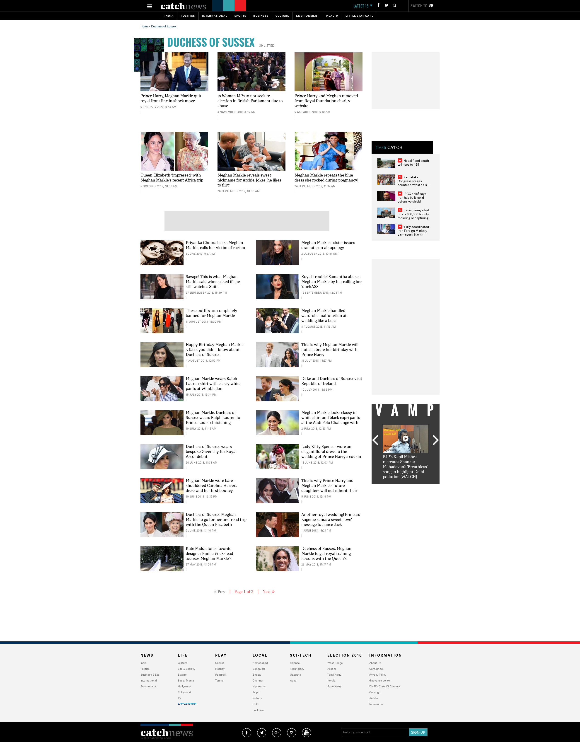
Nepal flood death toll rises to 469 (413, 162)
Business (260, 16)
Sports (240, 16)
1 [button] (392, 487)
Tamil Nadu (334, 675)
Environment (307, 16)
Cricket (219, 663)
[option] (405, 452)
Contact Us (376, 669)
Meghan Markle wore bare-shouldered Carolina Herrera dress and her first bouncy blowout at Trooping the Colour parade (214, 490)
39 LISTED (267, 45)
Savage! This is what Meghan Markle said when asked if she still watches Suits (213, 281)
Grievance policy (379, 680)
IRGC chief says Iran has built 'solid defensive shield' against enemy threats (414, 199)
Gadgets (295, 675)
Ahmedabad (260, 663)
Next (267, 591)
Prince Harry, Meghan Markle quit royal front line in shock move (170, 98)
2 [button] (398, 487)
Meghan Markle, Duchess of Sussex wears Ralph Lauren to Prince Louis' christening (213, 417)
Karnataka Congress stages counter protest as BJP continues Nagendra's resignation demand (414, 185)
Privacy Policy (377, 675)
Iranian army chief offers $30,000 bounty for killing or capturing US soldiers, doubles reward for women (413, 218)
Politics (188, 16)
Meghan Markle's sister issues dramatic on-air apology (328, 245)
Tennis (219, 680)
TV (179, 698)
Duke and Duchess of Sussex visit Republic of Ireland (331, 381)
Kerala (331, 680)
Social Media (186, 680)
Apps (293, 680)
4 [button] (412, 487)
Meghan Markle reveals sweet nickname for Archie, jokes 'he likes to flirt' (249, 180)
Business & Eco (150, 675)
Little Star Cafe (359, 16)
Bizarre (182, 675)
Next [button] (436, 440)
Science (295, 663)
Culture (282, 16)
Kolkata (257, 698)
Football (220, 675)
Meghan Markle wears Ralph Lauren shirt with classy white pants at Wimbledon (213, 383)
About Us (375, 663)
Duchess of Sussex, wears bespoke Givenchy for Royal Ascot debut (211, 451)
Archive (374, 698)
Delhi (256, 704)
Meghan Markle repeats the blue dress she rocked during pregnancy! (326, 178)
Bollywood (184, 692)
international (215, 16)
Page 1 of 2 (243, 591)
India (169, 16)
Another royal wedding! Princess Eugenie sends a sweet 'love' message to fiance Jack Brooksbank (330, 522)
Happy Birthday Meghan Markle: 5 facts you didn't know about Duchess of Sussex (215, 349)
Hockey (220, 669)
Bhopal (257, 675)
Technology (297, 669)
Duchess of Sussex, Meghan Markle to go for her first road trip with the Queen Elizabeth (216, 519)
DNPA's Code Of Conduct (384, 686)
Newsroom (376, 704)
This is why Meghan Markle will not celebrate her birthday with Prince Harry (329, 349)
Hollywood (184, 686)
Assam (331, 669)
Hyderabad (259, 686)
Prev (221, 591)
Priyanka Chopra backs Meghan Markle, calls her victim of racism (215, 245)
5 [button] (419, 487)
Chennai (258, 680)
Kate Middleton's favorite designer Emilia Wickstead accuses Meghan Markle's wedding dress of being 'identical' (216, 556)
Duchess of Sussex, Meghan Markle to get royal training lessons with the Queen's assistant (326, 556)
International (148, 680)
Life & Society (186, 669)
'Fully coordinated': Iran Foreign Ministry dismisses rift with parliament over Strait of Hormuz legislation (414, 234)
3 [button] (405, 487)
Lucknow (258, 710)
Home (144, 26)
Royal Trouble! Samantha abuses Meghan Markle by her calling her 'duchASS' (331, 281)
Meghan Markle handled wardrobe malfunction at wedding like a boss (324, 315)
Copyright (375, 692)
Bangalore (259, 669)
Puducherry (334, 686)
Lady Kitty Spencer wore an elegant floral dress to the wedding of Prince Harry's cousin (331, 451)
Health (332, 16)
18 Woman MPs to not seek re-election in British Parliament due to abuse (250, 101)
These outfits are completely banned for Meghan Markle (211, 313)
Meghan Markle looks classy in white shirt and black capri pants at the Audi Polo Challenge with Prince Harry (330, 420)
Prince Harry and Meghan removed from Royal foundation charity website (326, 101)
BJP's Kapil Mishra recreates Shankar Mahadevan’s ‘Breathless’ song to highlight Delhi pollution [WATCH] (405, 466)
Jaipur (256, 692)
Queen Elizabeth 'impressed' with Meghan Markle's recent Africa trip (171, 178)
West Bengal (335, 663)
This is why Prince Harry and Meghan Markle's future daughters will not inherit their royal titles (329, 488)
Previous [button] (375, 440)
